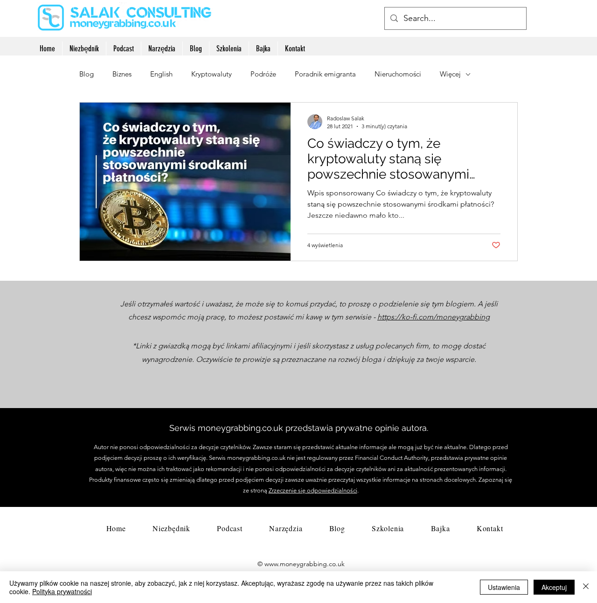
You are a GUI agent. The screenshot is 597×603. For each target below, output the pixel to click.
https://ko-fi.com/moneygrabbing (433, 316)
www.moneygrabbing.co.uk (304, 564)
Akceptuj (554, 587)
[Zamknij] (585, 587)
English (161, 73)
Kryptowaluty (211, 73)
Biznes (122, 73)
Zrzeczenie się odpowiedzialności (313, 490)
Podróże (263, 73)
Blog (86, 73)
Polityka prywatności (62, 591)
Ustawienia (504, 587)
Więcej (450, 73)
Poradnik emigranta (325, 73)
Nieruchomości (398, 73)
